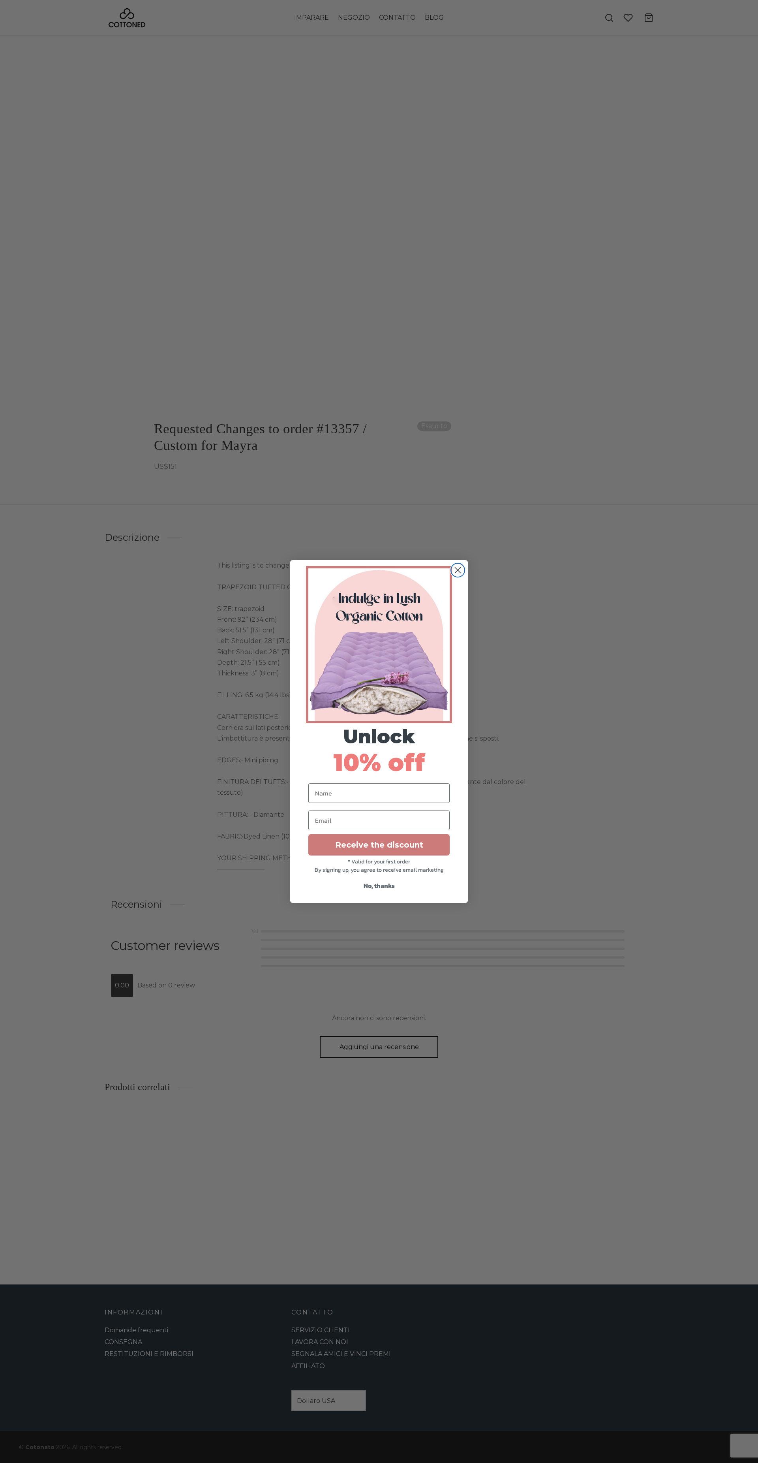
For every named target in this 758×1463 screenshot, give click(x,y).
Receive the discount (379, 845)
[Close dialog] (458, 570)
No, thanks (379, 885)
